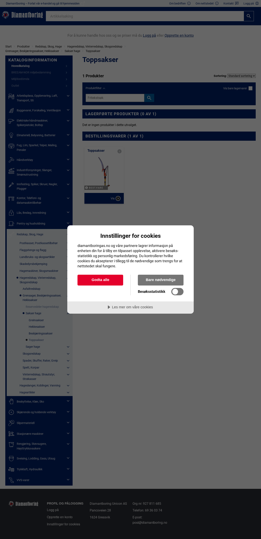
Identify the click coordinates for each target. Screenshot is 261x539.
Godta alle (100, 280)
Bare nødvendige (161, 280)
